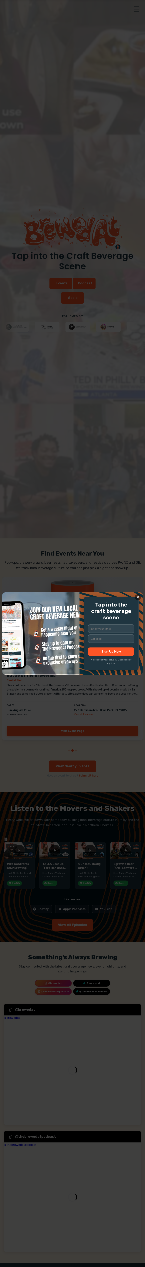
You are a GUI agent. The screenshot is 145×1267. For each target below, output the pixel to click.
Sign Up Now (111, 651)
